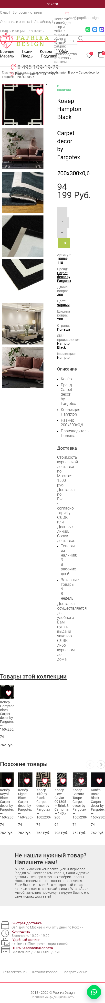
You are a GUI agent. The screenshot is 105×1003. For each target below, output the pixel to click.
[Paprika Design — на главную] (24, 40)
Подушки (49, 56)
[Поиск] (81, 39)
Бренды (7, 51)
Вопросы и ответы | (27, 12)
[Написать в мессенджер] (94, 992)
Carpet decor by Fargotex (64, 277)
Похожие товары (24, 764)
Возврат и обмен (76, 972)
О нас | (5, 12)
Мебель (7, 56)
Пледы (27, 56)
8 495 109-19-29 (38, 67)
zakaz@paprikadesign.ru (84, 18)
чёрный (63, 305)
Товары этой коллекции (33, 676)
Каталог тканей (14, 972)
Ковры (46, 51)
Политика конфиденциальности (52, 997)
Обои (63, 51)
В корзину (67, 244)
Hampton (64, 358)
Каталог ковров (45, 972)
